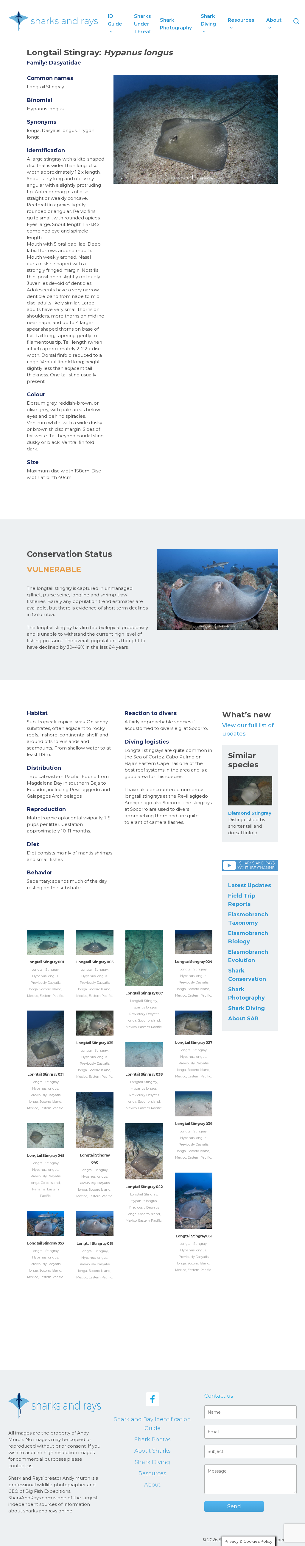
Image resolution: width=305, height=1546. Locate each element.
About (152, 1484)
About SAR (243, 1018)
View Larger (45, 936)
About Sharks (152, 1451)
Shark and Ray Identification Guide (152, 1424)
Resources (152, 1473)
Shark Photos (152, 1439)
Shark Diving (246, 1008)
